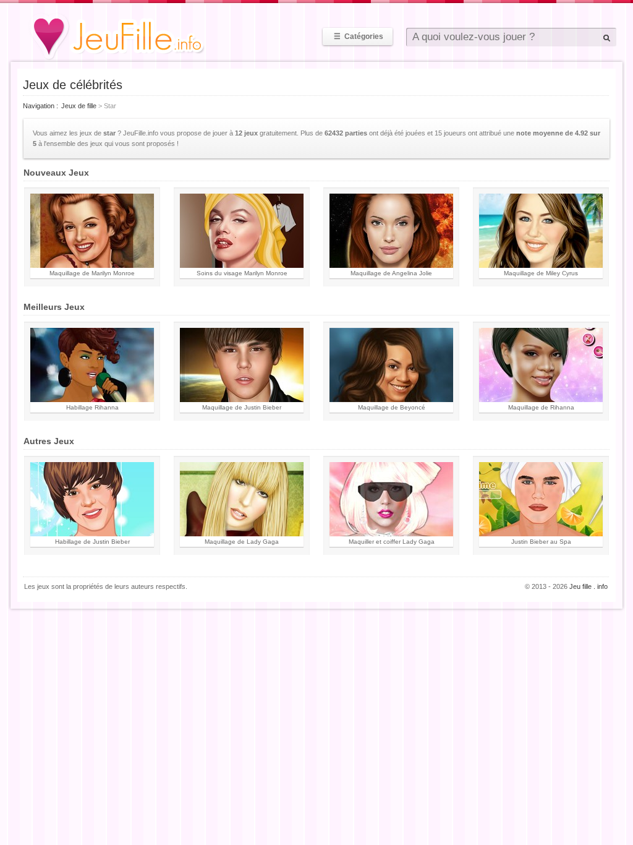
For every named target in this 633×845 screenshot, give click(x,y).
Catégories (358, 36)
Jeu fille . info (588, 586)
